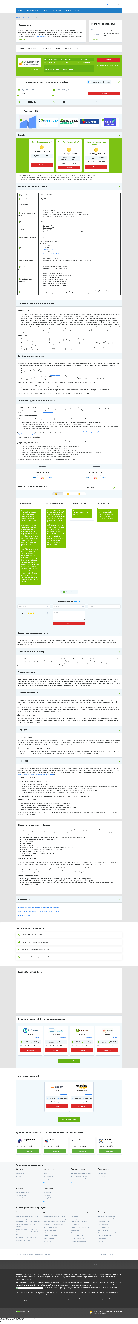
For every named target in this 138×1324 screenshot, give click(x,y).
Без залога (74, 1233)
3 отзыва (114, 1037)
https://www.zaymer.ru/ (110, 30)
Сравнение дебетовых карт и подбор (54, 1216)
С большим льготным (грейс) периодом (28, 1235)
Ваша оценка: (21, 613)
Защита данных (54, 1264)
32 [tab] (81, 494)
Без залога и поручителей (78, 1179)
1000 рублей (47, 1195)
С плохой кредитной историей (80, 1227)
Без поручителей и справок (79, 1222)
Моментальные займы (23, 1192)
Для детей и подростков (50, 1235)
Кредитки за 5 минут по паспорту (26, 1237)
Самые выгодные (103, 1230)
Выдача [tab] (42, 466)
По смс (46, 1173)
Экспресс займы (21, 1195)
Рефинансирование (104, 1227)
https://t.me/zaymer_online (51, 253)
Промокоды (68, 48)
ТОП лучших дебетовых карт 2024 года (55, 1219)
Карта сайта (109, 1264)
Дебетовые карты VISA (50, 1230)
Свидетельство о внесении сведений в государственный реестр (38, 911)
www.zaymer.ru (41, 37)
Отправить (69, 623)
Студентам (19, 1176)
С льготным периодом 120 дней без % (27, 1232)
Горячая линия (47, 48)
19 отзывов (88, 1037)
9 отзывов (63, 1037)
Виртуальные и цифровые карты (53, 1224)
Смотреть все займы (69, 1061)
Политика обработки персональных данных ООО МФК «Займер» (38, 907)
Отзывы (58, 48)
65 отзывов (37, 1037)
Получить (42, 165)
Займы (78, 48)
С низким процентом (104, 1222)
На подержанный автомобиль (107, 1219)
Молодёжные (47, 1241)
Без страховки (75, 1230)
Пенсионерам (20, 1173)
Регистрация (118, 4)
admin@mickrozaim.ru (116, 1311)
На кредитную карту (104, 1179)
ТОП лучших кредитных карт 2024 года (27, 1219)
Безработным (20, 1179)
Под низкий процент (77, 1235)
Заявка (22, 48)
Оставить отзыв (108, 487)
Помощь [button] (76, 10)
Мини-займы (47, 1192)
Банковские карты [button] (32, 10)
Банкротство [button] (57, 10)
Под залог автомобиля (77, 1238)
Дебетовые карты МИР (50, 1227)
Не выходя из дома (49, 1179)
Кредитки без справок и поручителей (27, 1216)
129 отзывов (88, 1094)
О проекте (19, 1264)
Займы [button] (20, 10)
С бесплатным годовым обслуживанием (28, 1222)
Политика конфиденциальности (93, 1264)
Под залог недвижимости (78, 1241)
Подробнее (94, 39)
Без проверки (75, 1224)
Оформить (108, 59)
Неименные (47, 1244)
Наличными (74, 1216)
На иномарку (102, 1238)
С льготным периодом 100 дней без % (27, 1229)
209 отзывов (34, 69)
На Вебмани (101, 1176)
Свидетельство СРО (23, 915)
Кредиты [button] (45, 10)
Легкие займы (20, 1198)
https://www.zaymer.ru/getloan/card (93, 432)
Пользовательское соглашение (71, 1264)
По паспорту (74, 1219)
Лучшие (100, 1241)
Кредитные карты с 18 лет (23, 1240)
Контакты (28, 1264)
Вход (110, 4)
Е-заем (57, 1091)
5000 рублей (47, 1198)
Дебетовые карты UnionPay (52, 1233)
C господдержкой (103, 1224)
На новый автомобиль (104, 1235)
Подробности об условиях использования (57, 1294)
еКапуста (82, 1034)
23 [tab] (70, 494)
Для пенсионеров (49, 1238)
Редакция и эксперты (40, 1264)
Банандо (107, 1034)
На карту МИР (102, 1173)
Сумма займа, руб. (28, 90)
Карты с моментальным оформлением (55, 1222)
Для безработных (21, 1243)
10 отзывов (63, 1094)
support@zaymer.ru (49, 249)
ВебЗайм (30, 1034)
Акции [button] (67, 10)
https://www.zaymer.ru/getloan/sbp (28, 434)
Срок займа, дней (63, 90)
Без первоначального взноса (106, 1216)
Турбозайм (56, 1034)
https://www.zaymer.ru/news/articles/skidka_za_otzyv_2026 (35, 774)
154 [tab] (59, 494)
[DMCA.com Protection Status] (20, 1312)
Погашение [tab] (95, 466)
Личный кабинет (33, 48)
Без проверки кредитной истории (81, 1173)
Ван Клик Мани (81, 1091)
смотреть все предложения (110, 1133)
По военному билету (50, 1176)
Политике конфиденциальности (9, 1322)
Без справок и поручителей (79, 1176)
